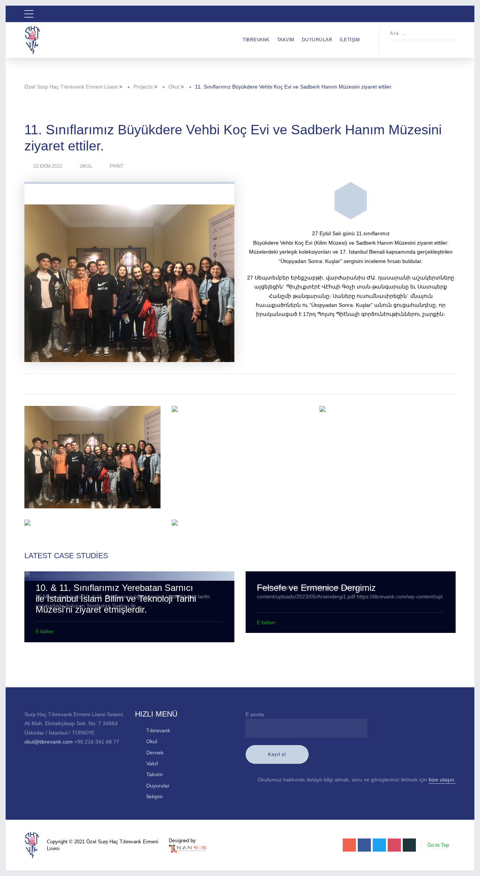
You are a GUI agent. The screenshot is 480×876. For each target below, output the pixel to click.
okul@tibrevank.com (48, 742)
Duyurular (317, 39)
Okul (86, 166)
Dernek (155, 753)
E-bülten (45, 631)
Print (116, 166)
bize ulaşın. (442, 780)
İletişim (350, 39)
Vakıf (152, 763)
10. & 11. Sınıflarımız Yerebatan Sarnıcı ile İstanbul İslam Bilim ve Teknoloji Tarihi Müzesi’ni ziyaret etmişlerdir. (116, 599)
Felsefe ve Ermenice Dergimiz (316, 588)
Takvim (285, 39)
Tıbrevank (256, 39)
